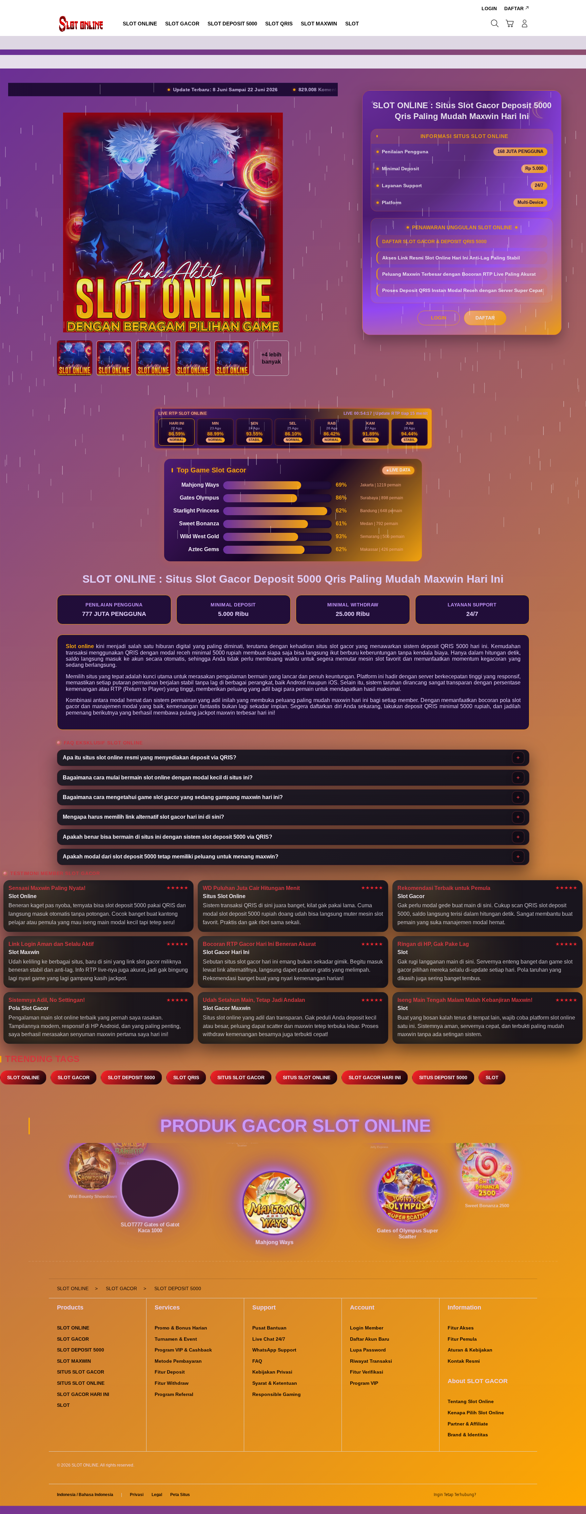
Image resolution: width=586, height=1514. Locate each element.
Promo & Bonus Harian (181, 1328)
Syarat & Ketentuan (274, 1383)
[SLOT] (81, 23)
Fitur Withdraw (172, 1383)
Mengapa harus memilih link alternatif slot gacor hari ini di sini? (143, 817)
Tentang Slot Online (471, 1401)
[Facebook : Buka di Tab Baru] (485, 1495)
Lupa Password (368, 1350)
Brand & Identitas (468, 1434)
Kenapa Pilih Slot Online (476, 1412)
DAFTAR (485, 318)
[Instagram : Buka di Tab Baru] (512, 1495)
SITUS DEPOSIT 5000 (443, 1077)
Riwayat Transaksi (371, 1361)
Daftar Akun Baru (369, 1339)
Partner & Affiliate (468, 1423)
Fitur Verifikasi (366, 1372)
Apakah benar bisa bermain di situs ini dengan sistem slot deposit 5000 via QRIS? (167, 837)
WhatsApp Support (274, 1350)
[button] (510, 23)
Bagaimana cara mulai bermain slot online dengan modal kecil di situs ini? (158, 777)
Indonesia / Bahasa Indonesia (85, 1494)
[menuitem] (140, 24)
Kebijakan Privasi (272, 1372)
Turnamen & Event (176, 1339)
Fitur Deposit (170, 1372)
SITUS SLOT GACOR (241, 1077)
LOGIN (438, 318)
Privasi (136, 1494)
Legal (157, 1494)
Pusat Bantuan (269, 1328)
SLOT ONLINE (23, 1077)
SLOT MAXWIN (74, 1361)
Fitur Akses (461, 1328)
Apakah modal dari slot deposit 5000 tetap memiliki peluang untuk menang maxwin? (170, 856)
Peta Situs (180, 1494)
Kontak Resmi (464, 1361)
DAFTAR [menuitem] (514, 8)
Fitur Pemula (462, 1339)
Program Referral (174, 1394)
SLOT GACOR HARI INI (375, 1077)
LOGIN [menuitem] (489, 8)
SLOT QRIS (186, 1077)
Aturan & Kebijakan (470, 1350)
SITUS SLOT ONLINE (306, 1077)
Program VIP (364, 1383)
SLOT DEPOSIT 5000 (131, 1077)
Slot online (80, 646)
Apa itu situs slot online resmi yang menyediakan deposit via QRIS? (149, 757)
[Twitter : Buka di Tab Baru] (498, 1495)
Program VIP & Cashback (183, 1350)
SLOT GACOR (74, 1077)
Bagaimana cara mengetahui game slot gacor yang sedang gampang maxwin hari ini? (173, 797)
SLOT (492, 1077)
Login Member (366, 1328)
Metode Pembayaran (178, 1361)
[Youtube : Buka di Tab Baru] (525, 1495)
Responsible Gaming (276, 1394)
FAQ (257, 1361)
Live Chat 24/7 (268, 1339)
